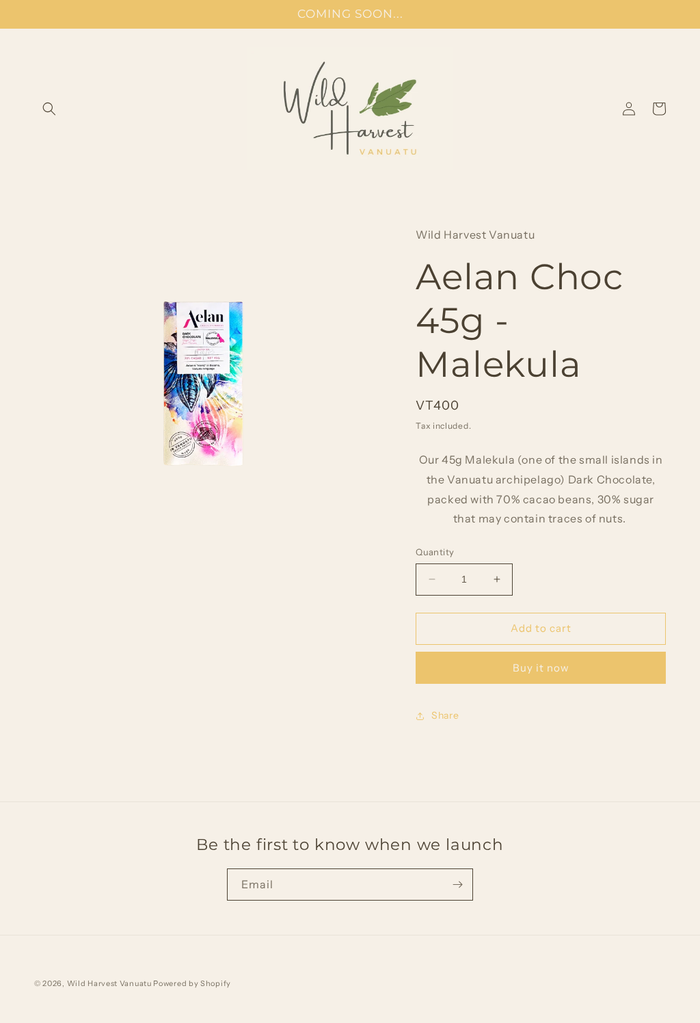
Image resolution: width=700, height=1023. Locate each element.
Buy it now (541, 667)
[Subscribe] (457, 884)
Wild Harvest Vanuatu (110, 983)
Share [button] (445, 715)
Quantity (435, 551)
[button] (49, 109)
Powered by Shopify (192, 983)
